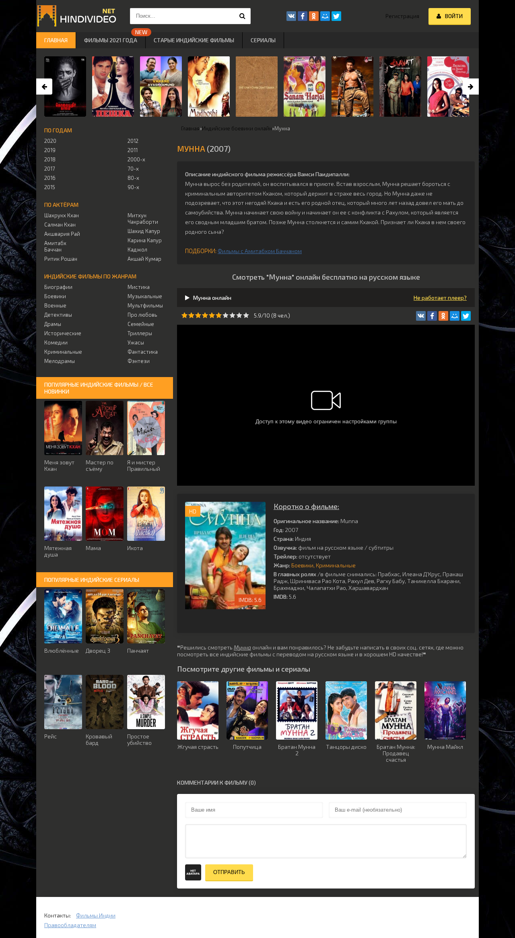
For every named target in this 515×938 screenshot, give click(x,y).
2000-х (136, 159)
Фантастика (143, 351)
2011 (133, 150)
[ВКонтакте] (421, 316)
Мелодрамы (59, 361)
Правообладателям (70, 925)
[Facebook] (432, 316)
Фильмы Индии (95, 915)
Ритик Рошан (60, 259)
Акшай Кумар (144, 259)
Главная (56, 40)
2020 (50, 141)
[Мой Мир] (454, 316)
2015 (49, 187)
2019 (50, 150)
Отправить (229, 872)
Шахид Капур (144, 231)
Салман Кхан (60, 224)
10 (246, 315)
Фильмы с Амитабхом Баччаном (260, 250)
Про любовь (142, 314)
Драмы (52, 324)
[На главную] (76, 16)
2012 (133, 141)
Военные (55, 305)
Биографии (58, 287)
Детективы (58, 314)
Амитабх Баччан (55, 246)
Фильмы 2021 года (110, 40)
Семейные (141, 324)
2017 (49, 168)
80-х (133, 178)
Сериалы (263, 40)
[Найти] (243, 16)
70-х (133, 168)
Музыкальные (145, 296)
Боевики (302, 565)
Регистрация (402, 15)
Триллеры (140, 333)
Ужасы (136, 342)
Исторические (62, 333)
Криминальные (336, 565)
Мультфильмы (145, 305)
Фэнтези (139, 361)
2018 (50, 159)
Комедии (56, 342)
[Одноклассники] (443, 316)
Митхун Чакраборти (143, 218)
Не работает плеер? (440, 297)
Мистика (139, 287)
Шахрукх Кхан (61, 215)
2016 (50, 178)
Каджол (137, 249)
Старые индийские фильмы (194, 40)
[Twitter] (466, 316)
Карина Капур (145, 240)
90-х (133, 187)
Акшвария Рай (62, 234)
